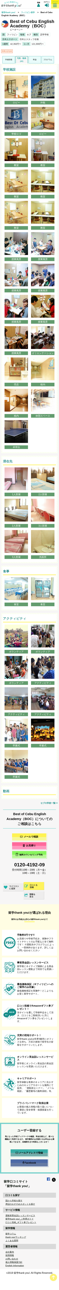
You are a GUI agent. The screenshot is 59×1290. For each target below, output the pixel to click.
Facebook (30, 1163)
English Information (14, 1265)
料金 (34, 60)
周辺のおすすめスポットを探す (20, 1204)
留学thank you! (8, 12)
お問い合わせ (11, 1259)
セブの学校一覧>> (49, 803)
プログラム (47, 60)
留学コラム (10, 1234)
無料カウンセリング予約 (31, 854)
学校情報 (8, 60)
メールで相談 (31, 836)
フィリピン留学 (28, 12)
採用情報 (9, 1255)
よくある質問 (11, 1240)
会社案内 (9, 1252)
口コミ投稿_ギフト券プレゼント (20, 1222)
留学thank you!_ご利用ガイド (19, 1219)
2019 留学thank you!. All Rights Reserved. (30, 1273)
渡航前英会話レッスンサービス (20, 1215)
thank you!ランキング (15, 1237)
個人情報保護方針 (13, 1262)
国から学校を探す (13, 1200)
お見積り (31, 845)
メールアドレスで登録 (31, 1152)
